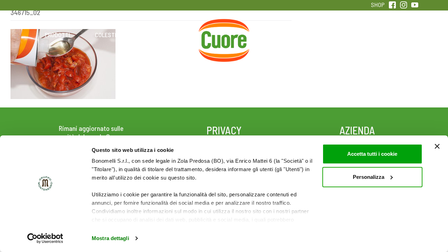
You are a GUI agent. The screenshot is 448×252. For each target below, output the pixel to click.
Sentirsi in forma (390, 34)
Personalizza (368, 177)
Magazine (279, 34)
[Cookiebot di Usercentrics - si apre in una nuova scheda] (45, 238)
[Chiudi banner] (437, 146)
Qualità (335, 34)
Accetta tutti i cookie (372, 154)
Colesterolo (113, 34)
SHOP (378, 4)
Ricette (168, 34)
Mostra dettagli (110, 238)
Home (224, 27)
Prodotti (57, 34)
